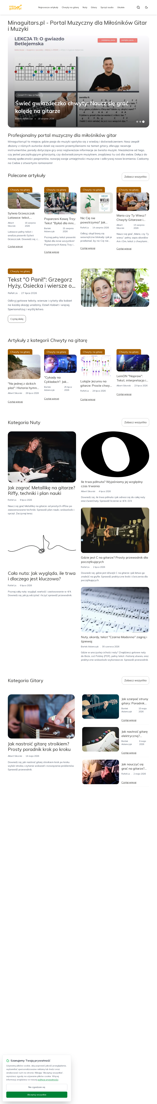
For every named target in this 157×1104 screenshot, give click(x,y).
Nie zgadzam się (36, 1087)
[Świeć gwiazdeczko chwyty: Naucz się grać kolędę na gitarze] (78, 82)
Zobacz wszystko (135, 176)
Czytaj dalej (16, 318)
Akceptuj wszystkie (36, 1094)
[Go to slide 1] (137, 122)
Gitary (94, 7)
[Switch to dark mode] (146, 7)
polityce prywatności (48, 1079)
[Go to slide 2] (140, 122)
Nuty (85, 7)
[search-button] (138, 7)
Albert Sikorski (15, 393)
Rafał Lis (84, 227)
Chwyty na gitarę (70, 7)
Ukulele (120, 7)
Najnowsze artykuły (48, 7)
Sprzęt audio (107, 7)
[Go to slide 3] (143, 122)
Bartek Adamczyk (24, 118)
